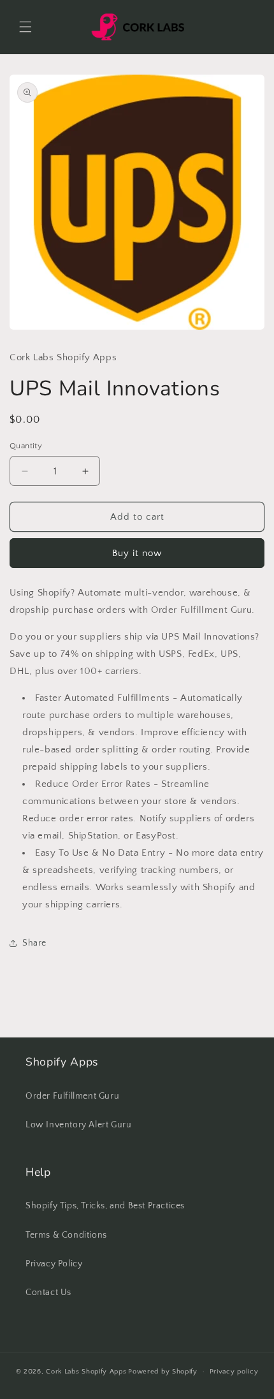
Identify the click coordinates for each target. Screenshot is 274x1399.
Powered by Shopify (163, 1371)
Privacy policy (234, 1371)
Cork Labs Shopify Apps (86, 1371)
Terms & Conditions (66, 1235)
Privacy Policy (53, 1264)
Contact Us (48, 1292)
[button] (25, 27)
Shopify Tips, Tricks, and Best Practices (105, 1206)
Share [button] (34, 943)
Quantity (26, 445)
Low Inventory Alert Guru (78, 1125)
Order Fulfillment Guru (72, 1096)
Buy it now (137, 553)
